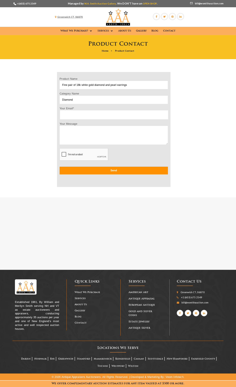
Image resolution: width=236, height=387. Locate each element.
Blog (78, 317)
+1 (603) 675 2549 (191, 297)
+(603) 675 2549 (26, 3)
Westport (118, 366)
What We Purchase (87, 292)
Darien (26, 359)
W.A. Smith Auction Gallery (100, 3)
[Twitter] (164, 16)
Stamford (83, 359)
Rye (52, 359)
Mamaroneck (103, 359)
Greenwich (65, 359)
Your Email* (67, 108)
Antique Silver (139, 328)
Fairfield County (203, 359)
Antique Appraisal (142, 299)
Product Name (68, 78)
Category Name (69, 93)
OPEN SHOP (150, 3)
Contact (81, 323)
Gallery (80, 311)
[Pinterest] (172, 16)
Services (80, 298)
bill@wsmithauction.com (209, 3)
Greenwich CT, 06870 (193, 292)
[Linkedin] (180, 16)
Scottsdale (155, 359)
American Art (138, 292)
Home (105, 50)
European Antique (142, 305)
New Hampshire (177, 359)
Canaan (139, 359)
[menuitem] (77, 31)
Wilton (133, 366)
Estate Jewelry (139, 322)
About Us (81, 304)
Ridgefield (122, 359)
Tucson (102, 366)
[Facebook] (156, 16)
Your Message (68, 123)
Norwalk (40, 359)
